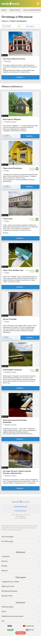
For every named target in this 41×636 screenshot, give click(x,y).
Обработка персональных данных (12, 616)
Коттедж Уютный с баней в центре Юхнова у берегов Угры (17, 472)
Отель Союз (8, 219)
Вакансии (4, 570)
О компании (5, 556)
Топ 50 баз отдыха (7, 541)
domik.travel (20, 501)
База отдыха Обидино (12, 119)
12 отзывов (32, 169)
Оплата (3, 611)
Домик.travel (10, 3)
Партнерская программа (9, 591)
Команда (4, 566)
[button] (3, 43)
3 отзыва (32, 371)
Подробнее (19, 77)
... (29, 72)
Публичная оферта (7, 607)
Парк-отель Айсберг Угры (13, 270)
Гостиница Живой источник (14, 59)
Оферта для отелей (7, 586)
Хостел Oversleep (10, 319)
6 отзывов (32, 271)
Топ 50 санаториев (7, 536)
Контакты (4, 561)
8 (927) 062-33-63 (20, 511)
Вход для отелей (6, 596)
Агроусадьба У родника (12, 370)
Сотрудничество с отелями (10, 581)
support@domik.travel (20, 506)
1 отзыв (33, 220)
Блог (3, 621)
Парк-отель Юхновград (12, 168)
